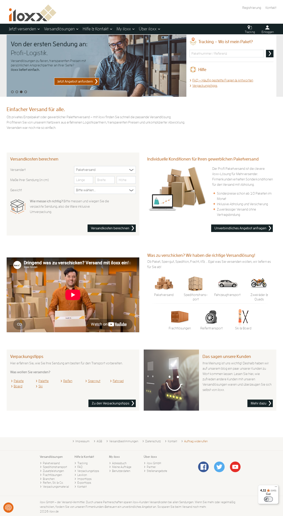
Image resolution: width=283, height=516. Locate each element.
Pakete (19, 381)
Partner (151, 466)
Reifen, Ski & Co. (53, 482)
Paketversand (51, 463)
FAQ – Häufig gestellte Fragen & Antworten (222, 80)
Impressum (82, 441)
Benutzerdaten (121, 470)
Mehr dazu (258, 403)
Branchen (49, 478)
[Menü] (276, 487)
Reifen (67, 381)
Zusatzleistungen (53, 470)
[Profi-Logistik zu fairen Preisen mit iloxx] (96, 66)
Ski (40, 386)
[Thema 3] (21, 92)
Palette (43, 381)
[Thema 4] (25, 92)
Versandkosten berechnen (110, 228)
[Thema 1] (12, 92)
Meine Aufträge (121, 466)
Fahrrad (118, 381)
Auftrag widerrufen (196, 441)
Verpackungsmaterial (56, 486)
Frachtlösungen (52, 474)
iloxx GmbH (154, 463)
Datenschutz (153, 441)
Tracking (82, 463)
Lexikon (82, 474)
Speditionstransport (55, 466)
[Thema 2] (16, 92)
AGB (99, 441)
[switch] (268, 499)
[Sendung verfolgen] (269, 53)
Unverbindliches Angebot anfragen (240, 228)
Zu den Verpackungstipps (110, 403)
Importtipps (84, 478)
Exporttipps (84, 482)
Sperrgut (94, 381)
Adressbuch (119, 463)
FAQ (79, 466)
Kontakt (271, 8)
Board (18, 386)
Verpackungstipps (204, 85)
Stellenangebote (157, 470)
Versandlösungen (51, 456)
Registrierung (251, 8)
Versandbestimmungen (123, 441)
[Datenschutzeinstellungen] (8, 507)
